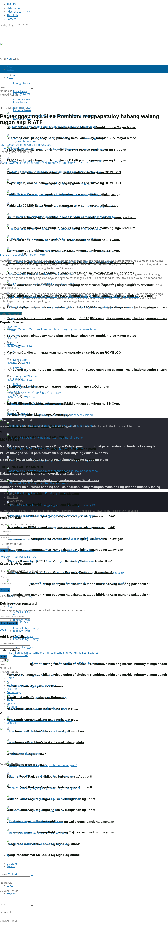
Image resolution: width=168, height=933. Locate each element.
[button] (5, 744)
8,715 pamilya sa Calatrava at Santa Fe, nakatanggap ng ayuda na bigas (54, 459)
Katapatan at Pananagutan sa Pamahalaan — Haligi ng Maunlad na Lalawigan (65, 549)
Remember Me (13, 544)
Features (12, 338)
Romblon (23, 148)
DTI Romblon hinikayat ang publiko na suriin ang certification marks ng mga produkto (71, 228)
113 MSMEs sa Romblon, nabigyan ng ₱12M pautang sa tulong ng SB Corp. (63, 250)
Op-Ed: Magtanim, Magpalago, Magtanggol (39, 414)
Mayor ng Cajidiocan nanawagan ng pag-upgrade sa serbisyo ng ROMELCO (64, 183)
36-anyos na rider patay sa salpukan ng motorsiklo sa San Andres (49, 480)
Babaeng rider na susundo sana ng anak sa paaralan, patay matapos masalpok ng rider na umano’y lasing (80, 487)
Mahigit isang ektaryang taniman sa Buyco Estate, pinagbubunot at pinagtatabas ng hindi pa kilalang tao (79, 446)
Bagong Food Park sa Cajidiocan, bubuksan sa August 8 (49, 787)
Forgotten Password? (13, 556)
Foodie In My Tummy (26, 639)
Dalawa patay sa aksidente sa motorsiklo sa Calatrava (40, 473)
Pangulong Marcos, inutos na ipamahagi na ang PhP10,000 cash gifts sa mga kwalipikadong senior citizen (87, 318)
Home (10, 58)
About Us (12, 15)
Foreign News (21, 94)
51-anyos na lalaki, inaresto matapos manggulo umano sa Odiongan (58, 386)
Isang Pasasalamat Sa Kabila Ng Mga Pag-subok (43, 855)
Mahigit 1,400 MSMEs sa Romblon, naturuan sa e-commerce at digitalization (63, 205)
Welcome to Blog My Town (26, 764)
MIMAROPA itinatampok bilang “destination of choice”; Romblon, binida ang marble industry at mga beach (87, 674)
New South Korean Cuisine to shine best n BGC (42, 719)
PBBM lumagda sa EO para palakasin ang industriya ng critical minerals (54, 453)
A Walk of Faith (22, 622)
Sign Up (31, 556)
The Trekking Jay (23, 647)
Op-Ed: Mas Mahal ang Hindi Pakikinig (35, 437)
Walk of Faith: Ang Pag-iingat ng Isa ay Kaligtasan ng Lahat (51, 810)
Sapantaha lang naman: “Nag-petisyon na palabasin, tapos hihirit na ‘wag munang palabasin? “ (78, 594)
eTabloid (12, 874)
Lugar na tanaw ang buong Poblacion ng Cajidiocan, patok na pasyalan (60, 832)
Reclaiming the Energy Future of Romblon (38, 482)
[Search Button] (32, 875)
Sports (11, 866)
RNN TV (11, 4)
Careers (11, 19)
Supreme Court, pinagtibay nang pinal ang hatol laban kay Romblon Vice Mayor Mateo (71, 138)
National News (22, 110)
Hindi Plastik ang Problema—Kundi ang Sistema (43, 504)
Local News (20, 102)
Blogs (10, 606)
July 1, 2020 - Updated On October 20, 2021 (26, 145)
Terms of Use (15, 504)
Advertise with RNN (18, 11)
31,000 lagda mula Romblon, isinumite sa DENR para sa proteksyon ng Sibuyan (66, 160)
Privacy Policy (15, 501)
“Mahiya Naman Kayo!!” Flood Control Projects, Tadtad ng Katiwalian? (60, 572)
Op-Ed (10, 696)
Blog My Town (21, 630)
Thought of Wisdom (25, 376)
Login (10, 885)
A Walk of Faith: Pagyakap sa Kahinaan (36, 697)
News (11, 108)
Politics (11, 685)
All (14, 614)
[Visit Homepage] (21, 40)
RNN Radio (13, 8)
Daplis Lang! (20, 359)
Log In (31, 596)
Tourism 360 (20, 655)
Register (12, 893)
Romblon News (26, 141)
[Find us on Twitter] (1, 28)
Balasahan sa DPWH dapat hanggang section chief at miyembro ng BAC (61, 527)
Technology (14, 692)
